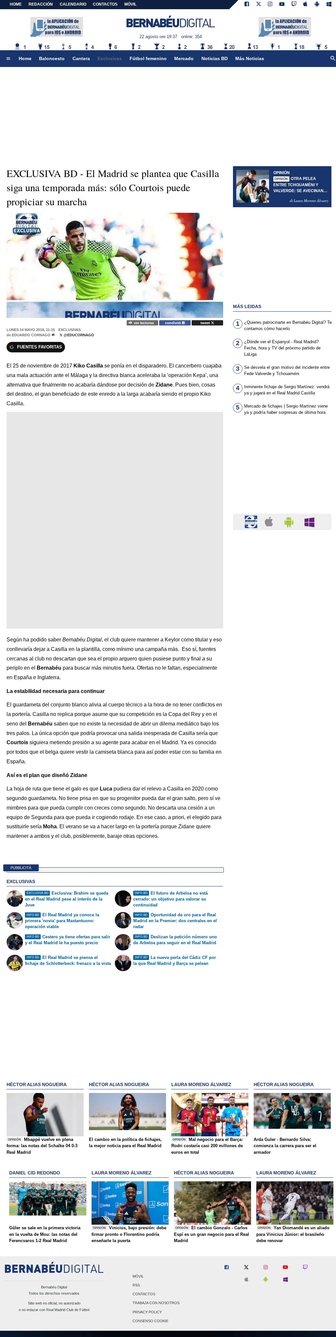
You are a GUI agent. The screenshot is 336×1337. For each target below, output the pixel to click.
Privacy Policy (147, 1312)
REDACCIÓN (41, 4)
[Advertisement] (282, 468)
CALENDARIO (73, 4)
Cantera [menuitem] (81, 58)
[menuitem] (8, 59)
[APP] (252, 521)
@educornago (78, 335)
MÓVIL (130, 4)
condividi (173, 323)
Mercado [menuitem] (184, 58)
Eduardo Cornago (31, 335)
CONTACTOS (105, 4)
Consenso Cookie (150, 1321)
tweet (205, 323)
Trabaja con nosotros (156, 1303)
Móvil (138, 1276)
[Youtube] (281, 4)
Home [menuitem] (25, 58)
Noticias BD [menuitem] (214, 58)
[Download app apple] (306, 4)
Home (16, 4)
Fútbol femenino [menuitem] (148, 58)
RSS (136, 1285)
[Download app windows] (329, 4)
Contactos (144, 1294)
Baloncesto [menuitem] (52, 58)
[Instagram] (270, 4)
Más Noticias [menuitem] (249, 58)
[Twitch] (294, 4)
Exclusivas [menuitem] (109, 58)
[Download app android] (317, 4)
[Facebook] (246, 4)
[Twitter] (258, 4)
